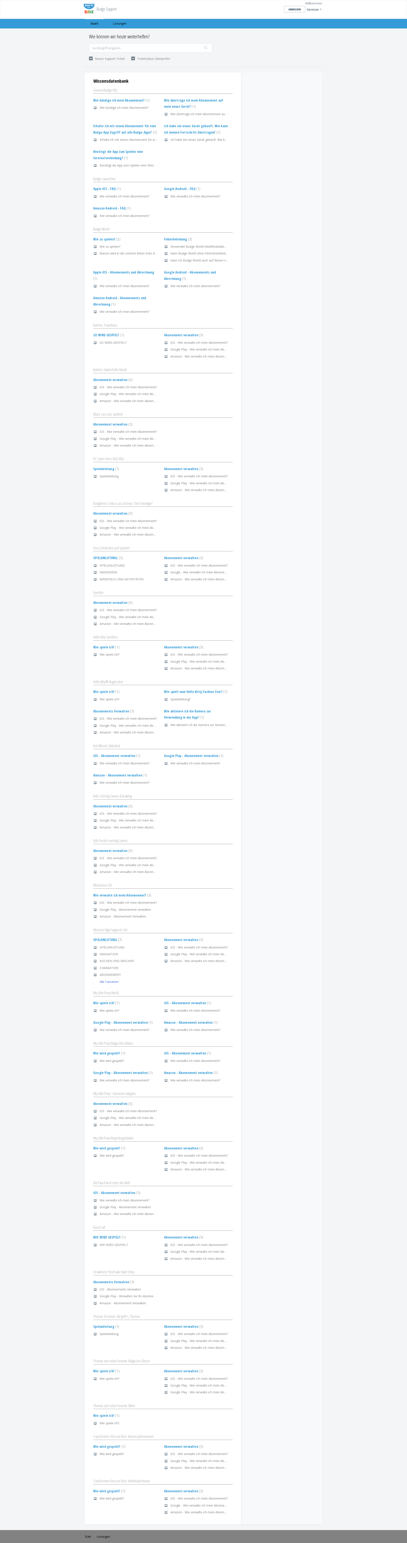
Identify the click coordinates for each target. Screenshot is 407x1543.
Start (94, 23)
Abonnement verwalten (183, 335)
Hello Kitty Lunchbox (105, 637)
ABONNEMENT (110, 975)
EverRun (98, 592)
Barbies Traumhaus (105, 325)
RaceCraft (99, 1227)
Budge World (101, 229)
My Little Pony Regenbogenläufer (113, 1138)
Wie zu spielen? (106, 239)
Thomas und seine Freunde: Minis (114, 1405)
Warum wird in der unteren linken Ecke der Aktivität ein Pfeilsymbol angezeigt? (153, 253)
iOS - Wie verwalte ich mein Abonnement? (199, 343)
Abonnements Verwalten (113, 711)
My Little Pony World (106, 992)
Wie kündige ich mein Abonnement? (121, 100)
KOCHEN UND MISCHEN (117, 961)
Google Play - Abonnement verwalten (193, 755)
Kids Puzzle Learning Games (110, 840)
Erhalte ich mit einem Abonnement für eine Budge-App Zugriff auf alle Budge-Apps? (157, 140)
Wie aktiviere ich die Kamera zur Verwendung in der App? (209, 725)
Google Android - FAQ (181, 188)
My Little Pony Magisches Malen (113, 1043)
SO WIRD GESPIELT (108, 335)
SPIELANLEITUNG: (107, 558)
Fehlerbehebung (177, 239)
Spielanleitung (105, 468)
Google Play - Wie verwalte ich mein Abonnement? (205, 349)
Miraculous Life (102, 885)
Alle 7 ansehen (109, 982)
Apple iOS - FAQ (106, 188)
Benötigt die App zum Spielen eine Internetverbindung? (137, 165)
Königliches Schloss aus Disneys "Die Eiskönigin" (123, 503)
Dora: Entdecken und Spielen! (111, 547)
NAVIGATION (109, 954)
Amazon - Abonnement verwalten (119, 775)
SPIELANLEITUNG (107, 939)
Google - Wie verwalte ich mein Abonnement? (201, 572)
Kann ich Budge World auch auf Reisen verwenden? (205, 260)
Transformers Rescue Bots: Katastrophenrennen (123, 1436)
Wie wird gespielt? (108, 1053)
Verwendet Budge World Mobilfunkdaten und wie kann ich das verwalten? (220, 246)
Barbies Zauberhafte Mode (110, 369)
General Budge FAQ (105, 90)
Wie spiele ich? (105, 647)
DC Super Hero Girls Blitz (108, 458)
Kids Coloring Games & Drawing (112, 796)
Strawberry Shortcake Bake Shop (113, 1271)
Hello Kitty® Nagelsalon (108, 681)
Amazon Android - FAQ (111, 208)
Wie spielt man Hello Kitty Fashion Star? (195, 691)
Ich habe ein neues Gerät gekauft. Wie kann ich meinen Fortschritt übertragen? (224, 140)
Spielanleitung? (180, 699)
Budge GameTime (104, 178)
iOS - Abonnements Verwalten (120, 1289)
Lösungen (120, 23)
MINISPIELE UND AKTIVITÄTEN (122, 579)
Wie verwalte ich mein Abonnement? (124, 196)
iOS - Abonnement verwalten (116, 755)
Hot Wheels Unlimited (106, 745)
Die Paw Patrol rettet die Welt (111, 1182)
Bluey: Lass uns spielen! (108, 414)
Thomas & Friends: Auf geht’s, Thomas (116, 1316)
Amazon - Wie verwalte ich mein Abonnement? (202, 356)
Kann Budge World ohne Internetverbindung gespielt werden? (212, 253)
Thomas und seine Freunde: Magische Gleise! (121, 1360)
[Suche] (206, 48)
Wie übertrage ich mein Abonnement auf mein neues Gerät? (211, 114)
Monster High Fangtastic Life (110, 929)
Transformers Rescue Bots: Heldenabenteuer (121, 1480)
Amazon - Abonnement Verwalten (123, 916)
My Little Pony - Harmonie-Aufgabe (114, 1093)
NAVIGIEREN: (109, 572)
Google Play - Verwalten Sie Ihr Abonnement (130, 1296)
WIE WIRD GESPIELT (109, 1237)
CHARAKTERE (109, 968)
